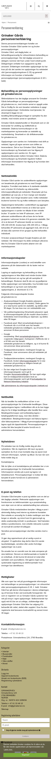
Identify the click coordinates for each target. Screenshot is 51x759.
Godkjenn (25, 736)
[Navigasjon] (31, 6)
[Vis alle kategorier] (46, 15)
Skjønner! (25, 755)
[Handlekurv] (47, 6)
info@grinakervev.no (17, 629)
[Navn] (25, 720)
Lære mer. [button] (8, 749)
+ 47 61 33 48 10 (16, 633)
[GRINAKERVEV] (6, 6)
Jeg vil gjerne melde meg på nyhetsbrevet (24, 729)
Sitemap (4, 709)
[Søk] (39, 6)
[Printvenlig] (49, 23)
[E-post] (25, 725)
